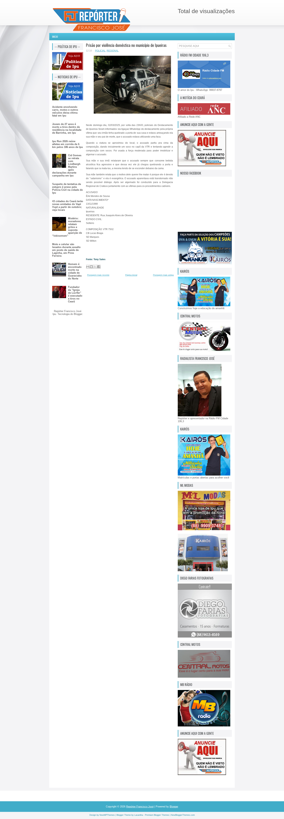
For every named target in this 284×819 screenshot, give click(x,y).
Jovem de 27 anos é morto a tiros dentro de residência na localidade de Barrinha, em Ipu (66, 128)
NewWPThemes (107, 815)
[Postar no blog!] (91, 267)
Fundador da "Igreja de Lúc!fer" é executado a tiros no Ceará (75, 294)
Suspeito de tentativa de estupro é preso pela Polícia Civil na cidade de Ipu (67, 188)
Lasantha (138, 815)
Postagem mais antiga (163, 275)
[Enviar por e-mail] (88, 267)
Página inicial (131, 275)
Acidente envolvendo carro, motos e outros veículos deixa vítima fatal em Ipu (65, 111)
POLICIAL (100, 50)
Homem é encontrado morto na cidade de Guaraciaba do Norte (75, 271)
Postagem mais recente (98, 275)
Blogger (78, 314)
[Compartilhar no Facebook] (99, 267)
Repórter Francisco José (140, 806)
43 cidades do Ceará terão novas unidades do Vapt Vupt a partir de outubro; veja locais (67, 205)
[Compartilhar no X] (95, 267)
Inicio (55, 37)
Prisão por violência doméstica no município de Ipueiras (126, 45)
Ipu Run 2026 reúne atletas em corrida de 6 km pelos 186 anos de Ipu (67, 144)
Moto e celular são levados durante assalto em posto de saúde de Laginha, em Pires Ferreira (66, 250)
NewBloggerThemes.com (183, 815)
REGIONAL (113, 50)
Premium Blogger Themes (157, 815)
